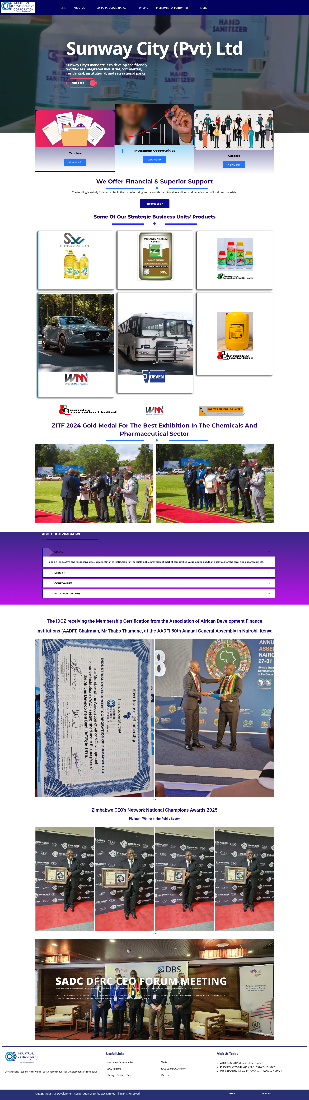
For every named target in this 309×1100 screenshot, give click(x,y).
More (203, 7)
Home (62, 7)
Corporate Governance (111, 7)
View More (74, 162)
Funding (143, 7)
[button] (65, 413)
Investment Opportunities (172, 7)
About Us (79, 7)
